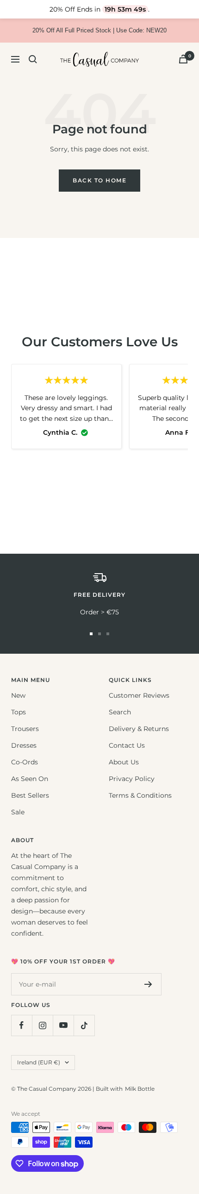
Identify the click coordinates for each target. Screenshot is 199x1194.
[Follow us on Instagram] (42, 1025)
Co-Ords (24, 762)
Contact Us (127, 745)
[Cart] (183, 59)
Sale (18, 812)
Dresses (24, 745)
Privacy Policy (132, 779)
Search (120, 712)
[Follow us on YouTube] (63, 1025)
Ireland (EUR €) (38, 1062)
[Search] (33, 59)
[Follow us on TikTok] (84, 1025)
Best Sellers (30, 795)
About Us (124, 762)
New (18, 695)
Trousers (25, 729)
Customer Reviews (139, 695)
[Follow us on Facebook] (21, 1025)
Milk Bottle (140, 1088)
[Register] (148, 984)
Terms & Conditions (140, 795)
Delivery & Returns (139, 729)
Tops (18, 712)
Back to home (99, 180)
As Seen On (29, 779)
